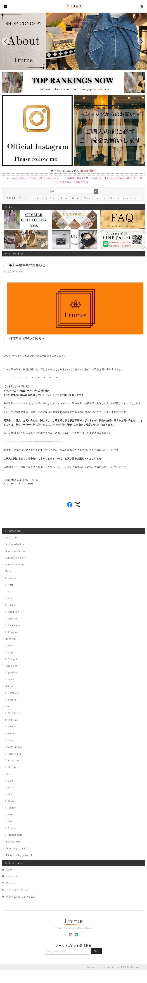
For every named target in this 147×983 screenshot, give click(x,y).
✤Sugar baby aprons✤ (18, 855)
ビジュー (112, 198)
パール (51, 198)
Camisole (13, 632)
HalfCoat (13, 719)
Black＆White (12, 841)
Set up (9, 686)
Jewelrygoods (13, 746)
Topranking (11, 537)
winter (11, 679)
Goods (12, 767)
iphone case (15, 834)
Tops (8, 571)
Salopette (13, 659)
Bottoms (10, 638)
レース (75, 198)
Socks (11, 828)
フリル (63, 198)
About (9, 869)
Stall (10, 814)
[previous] (6, 41)
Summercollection (15, 551)
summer (13, 672)
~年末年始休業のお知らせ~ (27, 265)
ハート (99, 198)
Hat (10, 794)
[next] (141, 41)
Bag (10, 780)
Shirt (10, 591)
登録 (96, 951)
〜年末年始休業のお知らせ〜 (25, 338)
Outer (8, 706)
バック (125, 198)
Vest (10, 584)
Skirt (10, 652)
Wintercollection (14, 564)
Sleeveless (14, 625)
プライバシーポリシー (18, 889)
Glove (11, 801)
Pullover (12, 618)
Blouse (12, 578)
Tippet (11, 807)
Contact (11, 883)
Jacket (12, 604)
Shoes (11, 787)
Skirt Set (12, 699)
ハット (137, 198)
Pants (11, 645)
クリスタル (37, 198)
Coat (11, 740)
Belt (10, 821)
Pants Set (13, 692)
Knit (10, 598)
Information (13, 876)
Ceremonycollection (17, 848)
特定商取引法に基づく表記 (20, 896)
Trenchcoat (14, 713)
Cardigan (13, 611)
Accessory (14, 760)
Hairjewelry (14, 753)
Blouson (12, 733)
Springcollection (14, 544)
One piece (11, 665)
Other (8, 774)
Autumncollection (15, 557)
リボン (87, 198)
